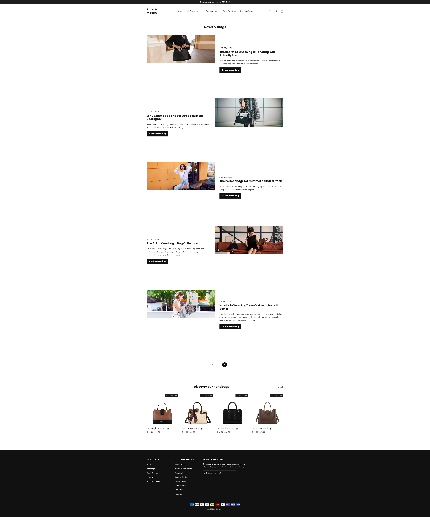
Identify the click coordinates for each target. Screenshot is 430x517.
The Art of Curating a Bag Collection (172, 243)
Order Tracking (229, 11)
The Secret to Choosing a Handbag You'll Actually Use (248, 53)
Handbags (151, 468)
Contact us (179, 489)
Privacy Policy (180, 464)
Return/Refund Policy (183, 468)
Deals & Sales (212, 11)
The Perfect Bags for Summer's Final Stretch (250, 181)
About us (178, 494)
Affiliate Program (153, 481)
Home (179, 11)
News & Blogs (152, 477)
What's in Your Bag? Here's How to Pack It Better (248, 307)
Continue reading (230, 70)
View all (280, 387)
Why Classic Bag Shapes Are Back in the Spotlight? (175, 117)
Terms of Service (181, 477)
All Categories (193, 11)
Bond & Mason (152, 11)
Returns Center (246, 11)
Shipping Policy (181, 473)
